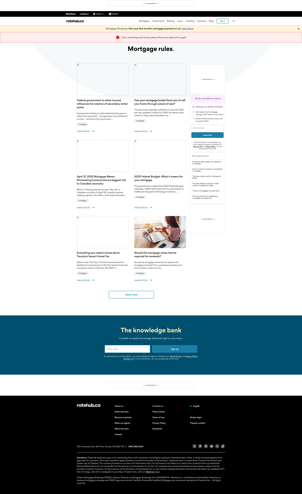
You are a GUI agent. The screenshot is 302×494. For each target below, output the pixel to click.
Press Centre (158, 411)
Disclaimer (157, 428)
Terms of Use (197, 146)
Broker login (195, 417)
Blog (211, 21)
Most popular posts (200, 156)
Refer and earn (122, 411)
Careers (118, 434)
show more (131, 294)
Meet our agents (122, 423)
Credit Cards (158, 21)
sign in (222, 21)
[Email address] (207, 128)
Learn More (187, 28)
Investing (190, 21)
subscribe (207, 135)
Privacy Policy (211, 146)
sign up (174, 349)
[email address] (127, 349)
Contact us (128, 359)
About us (119, 406)
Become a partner (123, 417)
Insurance (201, 21)
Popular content (197, 423)
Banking (171, 21)
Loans (180, 21)
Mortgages (144, 21)
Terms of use (158, 417)
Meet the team (122, 428)
